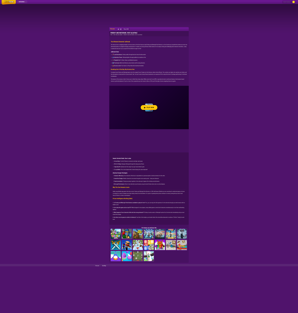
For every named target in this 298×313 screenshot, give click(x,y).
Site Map (104, 265)
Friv (111, 34)
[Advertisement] (149, 15)
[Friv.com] (9, 4)
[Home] (118, 29)
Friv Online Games (117, 34)
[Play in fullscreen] (121, 29)
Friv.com (97, 265)
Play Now (149, 107)
